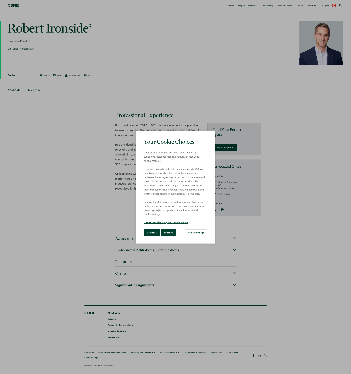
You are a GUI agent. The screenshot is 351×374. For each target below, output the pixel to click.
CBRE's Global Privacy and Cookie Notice (166, 222)
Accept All (152, 232)
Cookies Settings (196, 232)
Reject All (168, 232)
